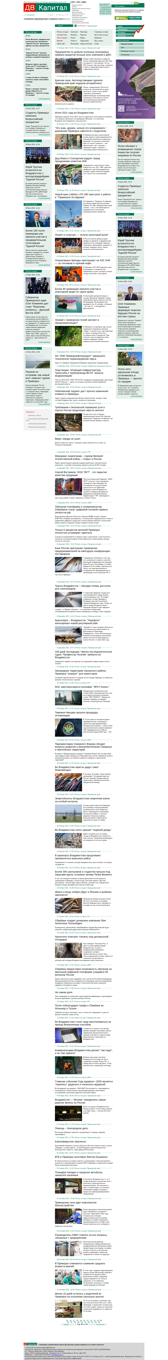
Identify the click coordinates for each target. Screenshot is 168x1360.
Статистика (125, 55)
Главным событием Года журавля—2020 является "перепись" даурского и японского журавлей (84, 1083)
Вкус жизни (98, 41)
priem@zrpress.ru (57, 1355)
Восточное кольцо (101, 35)
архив (77, 1345)
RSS (61, 19)
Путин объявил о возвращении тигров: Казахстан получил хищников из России (130, 151)
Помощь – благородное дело (71, 1128)
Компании (74, 32)
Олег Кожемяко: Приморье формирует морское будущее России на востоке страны (129, 310)
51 (85, 1322)
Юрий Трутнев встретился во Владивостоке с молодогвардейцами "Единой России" (37, 173)
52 (89, 1322)
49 (78, 1322)
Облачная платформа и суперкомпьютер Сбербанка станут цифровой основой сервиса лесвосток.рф (81, 509)
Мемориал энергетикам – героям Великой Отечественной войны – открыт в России (79, 457)
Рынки (73, 38)
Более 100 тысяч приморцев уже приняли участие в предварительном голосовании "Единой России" (36, 238)
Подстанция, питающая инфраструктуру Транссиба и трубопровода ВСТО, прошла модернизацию (79, 373)
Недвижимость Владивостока (37, 427)
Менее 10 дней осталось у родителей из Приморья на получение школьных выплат (79, 1295)
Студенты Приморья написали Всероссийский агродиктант (37, 117)
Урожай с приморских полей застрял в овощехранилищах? (77, 321)
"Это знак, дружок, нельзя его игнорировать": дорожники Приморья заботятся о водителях (81, 129)
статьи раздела (44, 99)
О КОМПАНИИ (28, 19)
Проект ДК (61, 44)
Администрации (127, 44)
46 (68, 1322)
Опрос (120, 26)
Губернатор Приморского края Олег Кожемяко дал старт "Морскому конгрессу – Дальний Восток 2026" (37, 305)
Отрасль (74, 41)
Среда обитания (86, 44)
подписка (83, 1345)
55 (99, 1322)
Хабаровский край (77, 21)
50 (82, 1322)
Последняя (100, 1324)
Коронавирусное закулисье (70, 1141)
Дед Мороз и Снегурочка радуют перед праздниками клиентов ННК (77, 160)
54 (96, 1322)
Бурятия (74, 6)
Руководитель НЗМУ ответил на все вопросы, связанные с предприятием (81, 1236)
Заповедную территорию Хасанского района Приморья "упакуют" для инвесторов (80, 672)
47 (71, 1322)
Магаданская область (78, 14)
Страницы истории (101, 32)
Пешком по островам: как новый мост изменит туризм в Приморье (38, 376)
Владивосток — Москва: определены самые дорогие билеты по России (80, 1101)
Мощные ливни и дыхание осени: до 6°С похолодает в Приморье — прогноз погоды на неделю (37, 67)
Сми (122, 47)
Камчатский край (77, 12)
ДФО (84, 2)
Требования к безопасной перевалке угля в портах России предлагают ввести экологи (80, 408)
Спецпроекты (123, 29)
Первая (66, 1324)
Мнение (60, 41)
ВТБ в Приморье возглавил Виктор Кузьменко (81, 1157)
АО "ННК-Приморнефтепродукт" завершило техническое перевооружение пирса (80, 357)
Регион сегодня (31, 32)
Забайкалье (75, 10)
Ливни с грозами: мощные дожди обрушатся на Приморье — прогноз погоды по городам (37, 92)
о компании (42, 1345)
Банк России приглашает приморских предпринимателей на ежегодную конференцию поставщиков (82, 551)
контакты (100, 1345)
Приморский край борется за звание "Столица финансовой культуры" (129, 11)
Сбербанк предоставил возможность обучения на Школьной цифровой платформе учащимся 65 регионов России (83, 972)
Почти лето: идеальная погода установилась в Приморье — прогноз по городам (130, 375)
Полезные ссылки (127, 51)
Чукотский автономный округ (80, 22)
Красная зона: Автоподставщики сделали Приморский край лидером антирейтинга (79, 81)
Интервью (121, 32)
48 (75, 1322)
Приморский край (77, 15)
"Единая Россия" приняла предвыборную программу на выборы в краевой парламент (38, 55)
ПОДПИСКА (53, 19)
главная (60, 26)
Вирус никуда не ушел (67, 438)
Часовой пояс (62, 35)
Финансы (74, 35)
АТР (72, 2)
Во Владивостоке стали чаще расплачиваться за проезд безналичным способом (83, 1023)
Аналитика (122, 35)
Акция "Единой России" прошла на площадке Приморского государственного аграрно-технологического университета (37, 129)
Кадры (82, 38)
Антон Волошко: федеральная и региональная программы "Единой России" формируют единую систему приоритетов (38, 42)
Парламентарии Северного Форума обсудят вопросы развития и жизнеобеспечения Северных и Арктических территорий (83, 747)
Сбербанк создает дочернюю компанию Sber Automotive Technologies (80, 922)
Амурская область (77, 5)
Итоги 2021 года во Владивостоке (74, 112)
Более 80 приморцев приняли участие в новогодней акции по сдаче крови (78, 290)
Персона (83, 35)
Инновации (75, 44)
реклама (71, 1345)
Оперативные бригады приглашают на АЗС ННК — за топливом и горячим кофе (82, 262)
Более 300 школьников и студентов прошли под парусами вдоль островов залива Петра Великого (83, 873)
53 (92, 1322)
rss (89, 1345)
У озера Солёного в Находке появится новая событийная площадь (37, 80)
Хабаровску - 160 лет (34, 415)
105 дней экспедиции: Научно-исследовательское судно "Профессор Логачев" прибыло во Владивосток (83, 654)
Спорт (96, 44)
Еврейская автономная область (81, 8)
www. (29, 15)
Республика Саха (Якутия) (79, 17)
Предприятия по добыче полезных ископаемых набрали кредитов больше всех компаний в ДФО (83, 53)
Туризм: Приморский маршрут (37, 423)
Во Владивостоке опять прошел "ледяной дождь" (83, 830)
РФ (78, 2)
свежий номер (53, 1345)
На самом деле (63, 992)
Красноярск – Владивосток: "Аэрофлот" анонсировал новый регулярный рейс (77, 621)
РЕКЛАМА (38, 19)
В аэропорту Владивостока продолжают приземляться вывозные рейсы (78, 857)
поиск (94, 1345)
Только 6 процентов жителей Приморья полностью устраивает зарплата (77, 531)
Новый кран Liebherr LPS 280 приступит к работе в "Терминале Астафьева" (83, 196)
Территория (84, 41)
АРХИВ (45, 19)
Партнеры (83, 32)
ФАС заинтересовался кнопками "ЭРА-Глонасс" (82, 686)
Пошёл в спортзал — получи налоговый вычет (81, 234)
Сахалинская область (78, 19)
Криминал (98, 38)
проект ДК (63, 1345)
